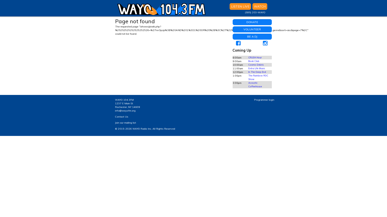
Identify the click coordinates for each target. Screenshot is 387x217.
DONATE (252, 22)
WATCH (260, 6)
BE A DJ (252, 36)
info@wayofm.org (125, 110)
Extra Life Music (256, 68)
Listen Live (240, 6)
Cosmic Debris (256, 64)
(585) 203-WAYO (255, 12)
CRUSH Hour (255, 57)
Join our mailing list (125, 122)
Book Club (253, 61)
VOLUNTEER (252, 29)
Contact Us (121, 116)
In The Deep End (257, 72)
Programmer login (264, 99)
